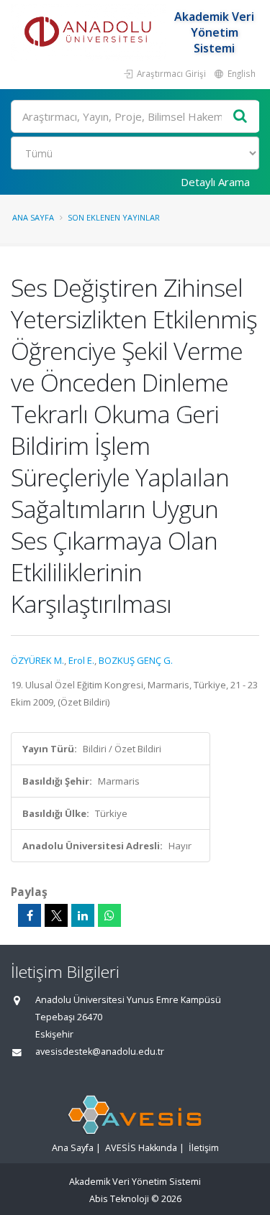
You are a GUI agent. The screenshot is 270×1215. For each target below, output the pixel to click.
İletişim (204, 1148)
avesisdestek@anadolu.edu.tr (99, 1051)
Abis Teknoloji (119, 1199)
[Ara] (240, 117)
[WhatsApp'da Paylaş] (109, 915)
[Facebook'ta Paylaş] (29, 915)
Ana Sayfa (33, 217)
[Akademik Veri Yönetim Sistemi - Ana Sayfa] (90, 32)
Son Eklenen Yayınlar (114, 217)
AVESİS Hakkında (141, 1148)
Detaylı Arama (215, 182)
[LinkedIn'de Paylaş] (82, 915)
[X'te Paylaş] (56, 915)
